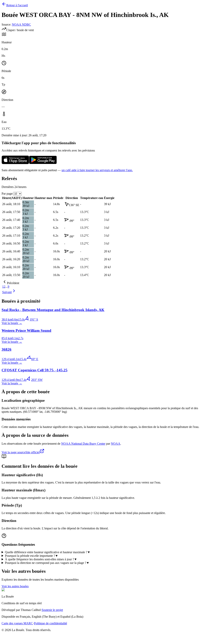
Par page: (7, 193)
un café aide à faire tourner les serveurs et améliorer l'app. (97, 170)
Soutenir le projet (52, 610)
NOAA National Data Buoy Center (83, 443)
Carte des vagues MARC (17, 623)
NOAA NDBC (21, 24)
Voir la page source (13, 452)
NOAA (115, 443)
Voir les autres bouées (15, 586)
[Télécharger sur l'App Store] (15, 163)
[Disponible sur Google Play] (43, 163)
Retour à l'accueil (17, 5)
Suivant (7, 292)
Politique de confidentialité (50, 623)
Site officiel (32, 452)
